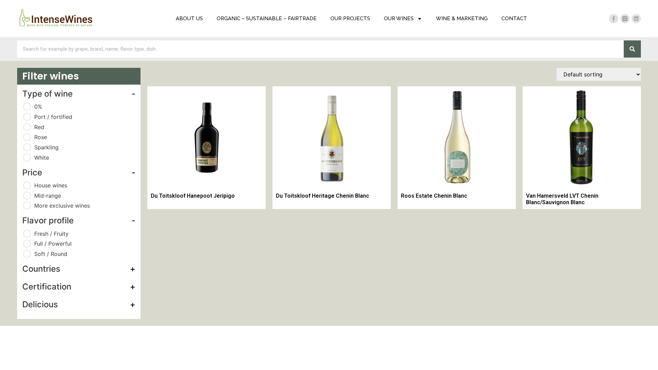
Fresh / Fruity (51, 233)
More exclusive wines (62, 205)
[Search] (632, 49)
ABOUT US (189, 18)
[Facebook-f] (613, 18)
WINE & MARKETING (462, 18)
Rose (40, 137)
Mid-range (47, 195)
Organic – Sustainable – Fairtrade (267, 18)
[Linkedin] (636, 18)
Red (39, 127)
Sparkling (46, 147)
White (41, 157)
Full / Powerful (53, 243)
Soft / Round (50, 253)
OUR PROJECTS (350, 18)
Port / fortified (53, 116)
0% (38, 106)
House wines (50, 185)
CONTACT (514, 18)
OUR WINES (399, 18)
